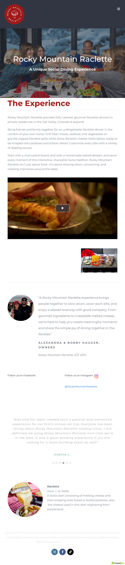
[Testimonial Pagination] (53, 463)
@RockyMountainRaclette (81, 386)
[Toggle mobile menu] (118, 8)
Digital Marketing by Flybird (74, 542)
